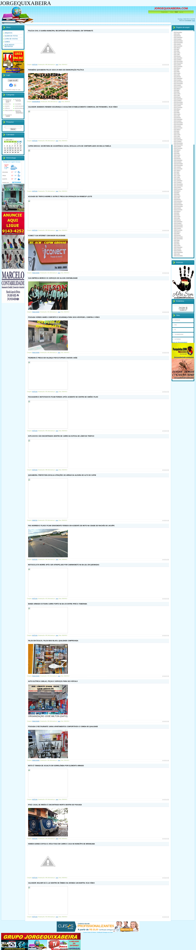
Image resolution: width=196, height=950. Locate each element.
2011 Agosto (177, 56)
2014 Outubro (177, 121)
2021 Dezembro (178, 238)
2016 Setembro (178, 160)
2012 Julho (177, 74)
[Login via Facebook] (11, 85)
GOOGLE (177, 320)
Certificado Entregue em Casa (105, 932)
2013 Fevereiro (178, 86)
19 (7, 150)
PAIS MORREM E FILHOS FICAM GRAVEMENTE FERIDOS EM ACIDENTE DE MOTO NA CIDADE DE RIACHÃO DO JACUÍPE (71, 526)
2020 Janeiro (177, 228)
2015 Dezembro (178, 144)
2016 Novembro (178, 163)
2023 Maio (177, 243)
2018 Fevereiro (178, 189)
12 (7, 148)
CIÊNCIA (7, 108)
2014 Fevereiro (178, 107)
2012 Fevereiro (178, 66)
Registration (164, 12)
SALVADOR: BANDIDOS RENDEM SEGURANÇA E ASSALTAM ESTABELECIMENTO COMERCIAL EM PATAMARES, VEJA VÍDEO (73, 107)
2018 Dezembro (178, 206)
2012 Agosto (177, 76)
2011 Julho (177, 54)
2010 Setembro (178, 37)
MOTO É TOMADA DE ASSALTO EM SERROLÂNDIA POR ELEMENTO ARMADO (56, 766)
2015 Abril (176, 131)
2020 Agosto (177, 235)
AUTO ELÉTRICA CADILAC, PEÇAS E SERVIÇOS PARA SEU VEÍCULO (53, 681)
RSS (193, 20)
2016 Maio (177, 153)
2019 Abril (176, 213)
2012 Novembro (178, 81)
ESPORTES (8, 99)
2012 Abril (176, 69)
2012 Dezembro (178, 83)
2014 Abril (176, 110)
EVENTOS (8, 104)
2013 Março (177, 88)
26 (7, 152)
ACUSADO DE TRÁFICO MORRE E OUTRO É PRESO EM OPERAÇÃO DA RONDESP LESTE (60, 196)
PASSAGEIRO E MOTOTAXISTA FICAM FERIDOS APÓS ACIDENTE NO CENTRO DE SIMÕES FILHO (63, 397)
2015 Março (177, 129)
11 (5, 148)
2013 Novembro (178, 102)
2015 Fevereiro (178, 127)
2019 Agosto (177, 219)
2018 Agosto (177, 199)
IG (175, 329)
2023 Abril (176, 242)
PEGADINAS (8, 115)
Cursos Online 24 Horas (89, 932)
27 (10, 152)
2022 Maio (177, 240)
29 (15, 152)
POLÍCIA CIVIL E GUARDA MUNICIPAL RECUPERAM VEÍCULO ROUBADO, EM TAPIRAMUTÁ (60, 31)
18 (5, 150)
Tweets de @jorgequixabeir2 (179, 342)
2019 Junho (177, 216)
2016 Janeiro (177, 146)
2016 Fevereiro (178, 148)
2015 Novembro (178, 143)
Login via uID (13, 80)
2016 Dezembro (178, 165)
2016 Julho (177, 156)
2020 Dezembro (178, 237)
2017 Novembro (178, 184)
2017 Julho (177, 177)
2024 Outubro (177, 250)
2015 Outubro (177, 141)
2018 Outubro (177, 202)
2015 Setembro (178, 139)
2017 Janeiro (177, 167)
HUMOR (7, 106)
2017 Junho (177, 175)
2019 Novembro (178, 225)
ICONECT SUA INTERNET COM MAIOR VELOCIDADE (46, 235)
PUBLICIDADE (9, 110)
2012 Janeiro (177, 64)
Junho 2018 (9, 139)
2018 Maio (177, 194)
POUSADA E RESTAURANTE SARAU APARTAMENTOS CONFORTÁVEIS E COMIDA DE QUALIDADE (63, 726)
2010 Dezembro (178, 42)
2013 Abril (176, 90)
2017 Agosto (177, 179)
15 (15, 148)
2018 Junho (177, 196)
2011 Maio (176, 51)
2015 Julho (177, 136)
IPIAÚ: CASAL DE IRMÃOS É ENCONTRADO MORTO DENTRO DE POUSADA (55, 805)
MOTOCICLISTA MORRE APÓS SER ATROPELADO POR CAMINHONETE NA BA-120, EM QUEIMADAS (63, 565)
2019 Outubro (177, 223)
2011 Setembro (178, 57)
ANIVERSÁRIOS (19, 108)
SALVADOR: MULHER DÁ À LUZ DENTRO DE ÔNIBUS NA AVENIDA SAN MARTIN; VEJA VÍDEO (61, 883)
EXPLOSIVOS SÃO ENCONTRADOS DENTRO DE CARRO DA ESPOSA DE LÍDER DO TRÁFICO (61, 436)
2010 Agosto (177, 35)
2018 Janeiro (177, 187)
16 (18, 148)
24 (20, 150)
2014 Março (177, 109)
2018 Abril (176, 192)
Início (171, 12)
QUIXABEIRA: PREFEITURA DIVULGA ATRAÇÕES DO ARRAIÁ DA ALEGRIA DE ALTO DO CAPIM (62, 475)
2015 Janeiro (177, 126)
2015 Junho (177, 134)
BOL (175, 324)
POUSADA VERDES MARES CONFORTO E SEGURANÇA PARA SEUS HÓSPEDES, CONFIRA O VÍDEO (64, 317)
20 (10, 150)
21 (12, 150)
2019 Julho (177, 218)
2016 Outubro (177, 161)
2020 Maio (177, 233)
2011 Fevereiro (178, 45)
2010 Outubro (177, 39)
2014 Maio (177, 112)
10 (20, 146)
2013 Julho (177, 95)
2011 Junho (177, 52)
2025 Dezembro (178, 255)
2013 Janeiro (177, 85)
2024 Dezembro (178, 252)
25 (5, 152)
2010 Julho (177, 34)
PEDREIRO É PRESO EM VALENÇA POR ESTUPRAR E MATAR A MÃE (52, 358)
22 (15, 150)
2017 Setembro (178, 180)
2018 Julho (177, 197)
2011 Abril (176, 49)
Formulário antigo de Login (13, 89)
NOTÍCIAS (18, 99)
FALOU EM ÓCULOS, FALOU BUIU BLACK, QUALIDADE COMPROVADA (53, 641)
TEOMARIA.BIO (178, 334)
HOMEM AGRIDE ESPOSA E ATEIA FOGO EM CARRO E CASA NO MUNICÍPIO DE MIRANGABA (61, 844)
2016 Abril (176, 151)
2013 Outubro (177, 100)
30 (18, 152)
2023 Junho (177, 245)
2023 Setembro (178, 247)
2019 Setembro (178, 221)
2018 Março (177, 190)
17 (20, 148)
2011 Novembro (178, 61)
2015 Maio (177, 132)
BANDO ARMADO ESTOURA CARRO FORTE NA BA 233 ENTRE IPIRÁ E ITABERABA (57, 604)
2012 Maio (177, 71)
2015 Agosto (177, 138)
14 (12, 148)
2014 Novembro (178, 122)
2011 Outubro (177, 59)
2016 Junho (177, 155)
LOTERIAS (177, 339)
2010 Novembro (178, 40)
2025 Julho (177, 254)
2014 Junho (177, 114)
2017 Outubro (177, 182)
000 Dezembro (178, 32)
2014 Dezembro (178, 124)
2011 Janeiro (177, 44)
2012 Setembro (178, 78)
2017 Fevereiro (178, 168)
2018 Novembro (178, 204)
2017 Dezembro (178, 185)
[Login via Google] (15, 85)
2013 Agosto (177, 97)
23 (18, 150)
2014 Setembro (178, 119)
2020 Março (177, 231)
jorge (57, 64)
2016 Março (177, 150)
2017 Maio (177, 173)
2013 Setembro (178, 98)
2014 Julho (177, 115)
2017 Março (177, 170)
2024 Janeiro (177, 248)
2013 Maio (177, 92)
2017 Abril (176, 172)
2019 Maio (177, 214)
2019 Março (177, 211)
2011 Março (177, 47)
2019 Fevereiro (178, 209)
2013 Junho (177, 93)
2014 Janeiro (177, 105)
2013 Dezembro (178, 103)
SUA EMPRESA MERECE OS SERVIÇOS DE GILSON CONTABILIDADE (53, 278)
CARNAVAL (18, 110)
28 (12, 152)
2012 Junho (177, 73)
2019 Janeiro (177, 208)
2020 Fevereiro (178, 230)
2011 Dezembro (178, 63)
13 (10, 148)
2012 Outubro (177, 80)
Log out (181, 12)
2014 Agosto (177, 117)
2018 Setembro (178, 201)
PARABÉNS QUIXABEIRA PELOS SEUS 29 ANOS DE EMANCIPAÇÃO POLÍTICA (56, 70)
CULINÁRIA (18, 104)
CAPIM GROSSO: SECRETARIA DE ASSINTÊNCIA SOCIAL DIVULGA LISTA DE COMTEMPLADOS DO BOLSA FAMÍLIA (69, 146)
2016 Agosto (177, 158)
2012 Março (177, 68)
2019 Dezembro (178, 226)
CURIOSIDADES (19, 106)
